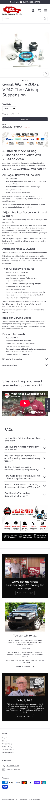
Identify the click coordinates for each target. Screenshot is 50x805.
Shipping (5, 114)
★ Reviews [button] (47, 405)
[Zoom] (45, 73)
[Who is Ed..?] (25, 686)
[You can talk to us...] (25, 617)
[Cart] (39, 10)
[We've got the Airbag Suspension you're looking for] (25, 567)
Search (4, 738)
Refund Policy (7, 747)
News (4, 741)
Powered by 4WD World (30, 799)
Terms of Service (8, 750)
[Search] (45, 19)
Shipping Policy (7, 752)
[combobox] (25, 19)
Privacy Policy (7, 744)
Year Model (6, 104)
